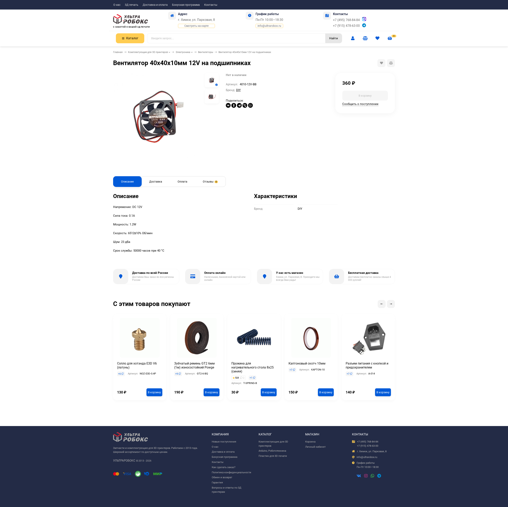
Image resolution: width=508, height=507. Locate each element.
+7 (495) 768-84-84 (346, 20)
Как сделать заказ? (223, 467)
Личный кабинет (315, 446)
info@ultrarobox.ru (269, 25)
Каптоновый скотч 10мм (307, 363)
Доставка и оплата (155, 4)
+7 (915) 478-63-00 (346, 26)
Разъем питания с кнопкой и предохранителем (367, 365)
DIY (238, 90)
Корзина (310, 441)
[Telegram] (239, 105)
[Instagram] (366, 476)
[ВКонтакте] (228, 105)
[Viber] (244, 105)
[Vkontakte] (359, 476)
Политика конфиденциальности (231, 472)
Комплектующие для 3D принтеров (148, 52)
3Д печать (131, 4)
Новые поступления (224, 441)
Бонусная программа (186, 4)
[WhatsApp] (250, 105)
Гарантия (217, 482)
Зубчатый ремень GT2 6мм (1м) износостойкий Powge (194, 365)
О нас (116, 4)
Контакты (210, 4)
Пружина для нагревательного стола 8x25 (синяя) (252, 367)
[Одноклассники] (233, 105)
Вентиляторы (205, 52)
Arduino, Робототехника (272, 450)
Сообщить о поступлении (360, 104)
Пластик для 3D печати (273, 455)
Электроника (183, 52)
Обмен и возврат (222, 477)
